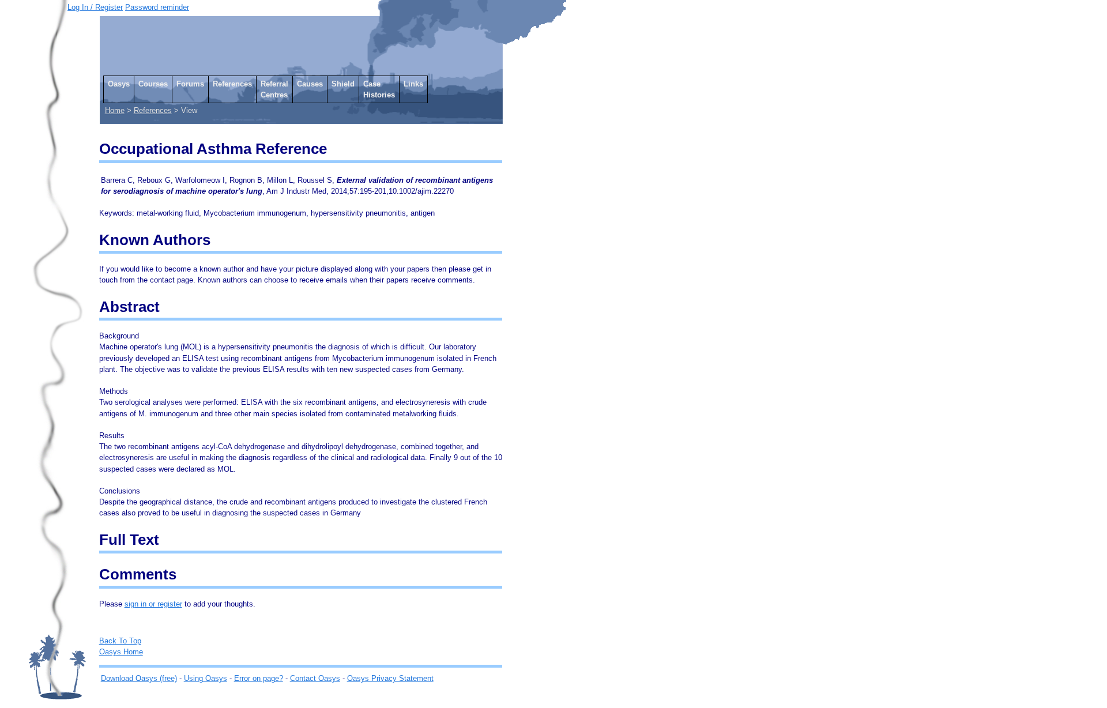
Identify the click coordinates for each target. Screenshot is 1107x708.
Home (115, 110)
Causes (310, 84)
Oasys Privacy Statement (390, 678)
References (232, 84)
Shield (343, 84)
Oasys (119, 84)
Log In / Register (95, 7)
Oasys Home (121, 651)
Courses (153, 84)
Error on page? (258, 678)
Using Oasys (205, 678)
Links (413, 84)
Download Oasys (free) (139, 678)
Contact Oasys (315, 678)
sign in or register (153, 604)
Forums (190, 84)
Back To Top (120, 641)
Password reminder (157, 7)
